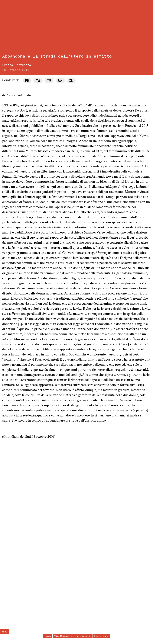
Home (48, 636)
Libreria (100, 636)
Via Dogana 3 (63, 636)
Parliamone (83, 636)
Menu (4, 632)
